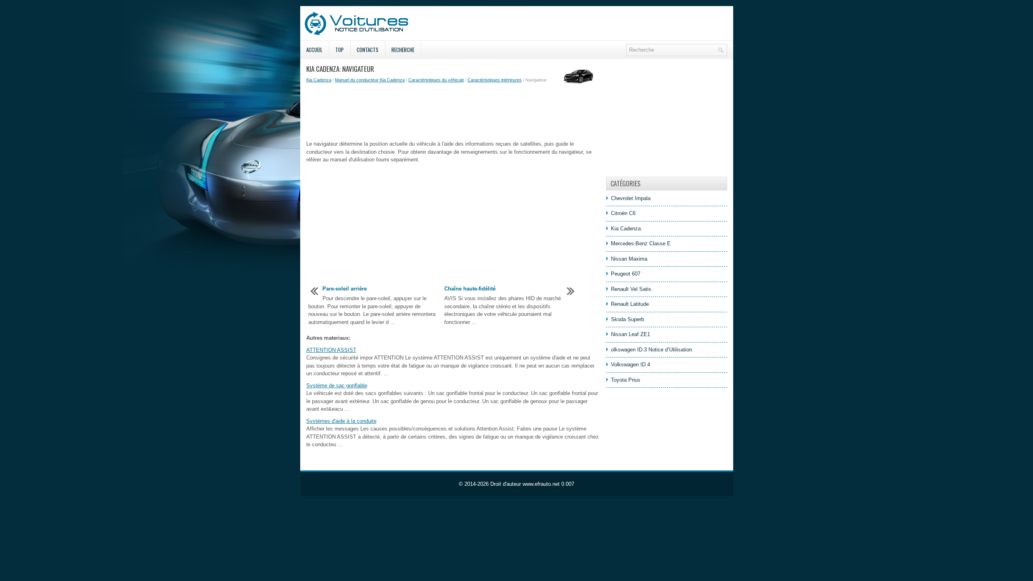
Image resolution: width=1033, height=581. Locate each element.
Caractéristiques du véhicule (436, 79)
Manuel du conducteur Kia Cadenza (370, 79)
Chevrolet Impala (630, 198)
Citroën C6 (623, 213)
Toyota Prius (625, 380)
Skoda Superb (627, 319)
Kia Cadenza (318, 79)
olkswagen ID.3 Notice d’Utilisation (651, 350)
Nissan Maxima (629, 259)
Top (339, 50)
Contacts (367, 50)
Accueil (314, 50)
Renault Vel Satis (631, 289)
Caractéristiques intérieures (495, 79)
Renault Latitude (630, 304)
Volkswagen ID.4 (630, 365)
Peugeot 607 (625, 274)
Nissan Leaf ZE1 (630, 334)
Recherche (402, 50)
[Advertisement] (453, 112)
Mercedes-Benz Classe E (641, 243)
